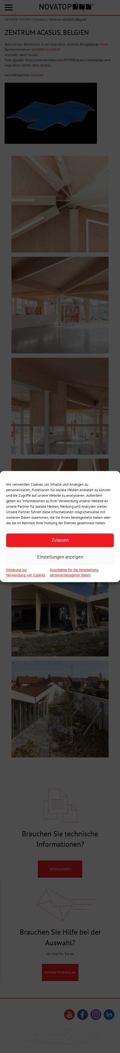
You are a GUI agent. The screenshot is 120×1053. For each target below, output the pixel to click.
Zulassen (60, 540)
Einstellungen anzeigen (60, 557)
